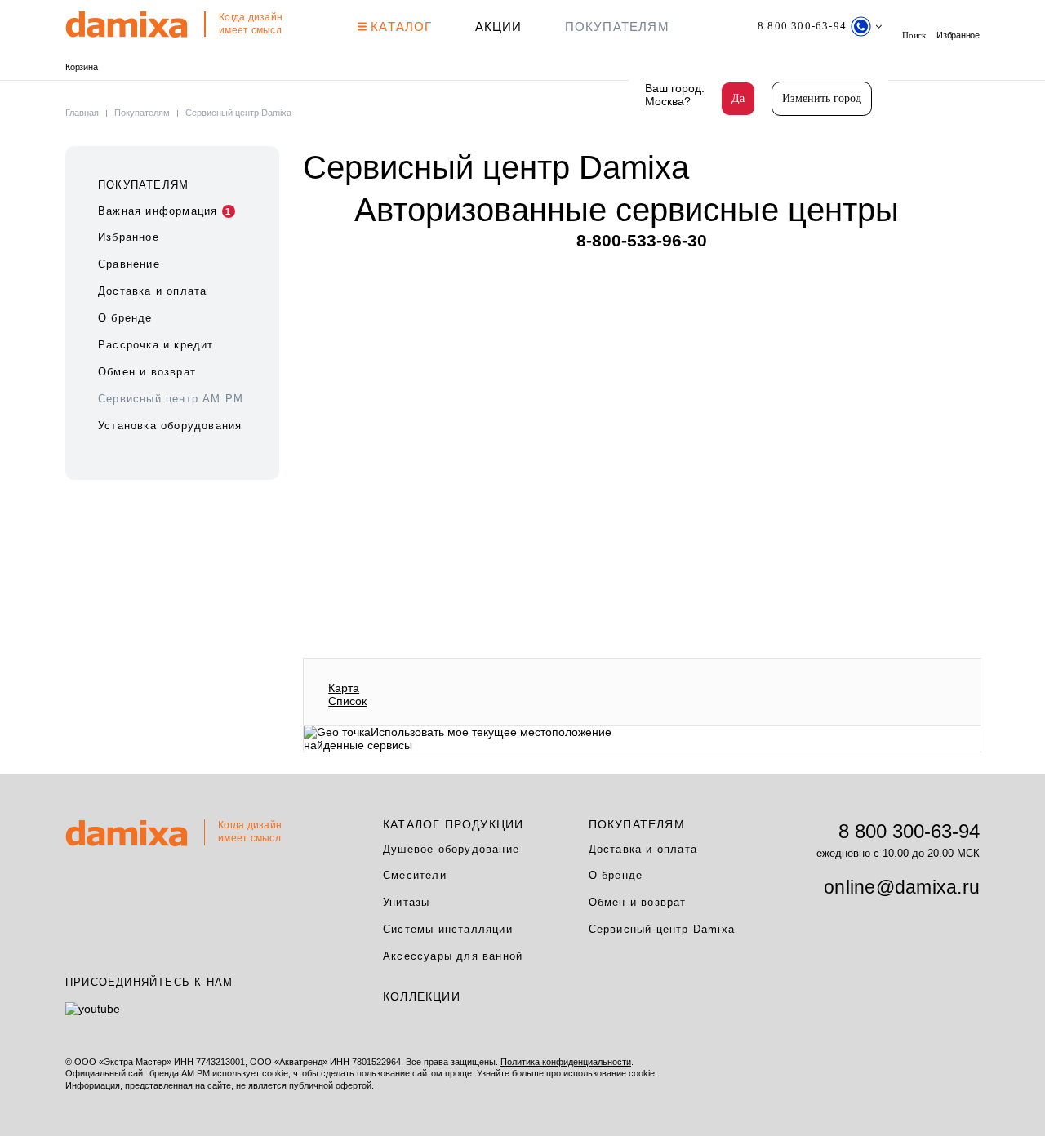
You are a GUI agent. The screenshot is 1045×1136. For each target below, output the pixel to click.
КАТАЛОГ (400, 26)
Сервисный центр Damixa (662, 929)
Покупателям (617, 26)
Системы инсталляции (448, 929)
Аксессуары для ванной (452, 956)
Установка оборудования (170, 425)
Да (738, 98)
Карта (343, 687)
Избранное (958, 35)
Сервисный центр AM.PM (170, 399)
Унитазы (406, 902)
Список (347, 701)
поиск (914, 35)
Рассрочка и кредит (156, 345)
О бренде (125, 318)
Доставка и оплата (152, 291)
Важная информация (164, 211)
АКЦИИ (498, 26)
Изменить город (821, 98)
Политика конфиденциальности (565, 1062)
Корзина (81, 67)
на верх (983, 1074)
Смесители (415, 875)
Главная (83, 113)
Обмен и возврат (147, 372)
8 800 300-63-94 (909, 831)
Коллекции (421, 996)
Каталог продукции (453, 824)
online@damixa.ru (902, 887)
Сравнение (129, 264)
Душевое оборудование (451, 849)
